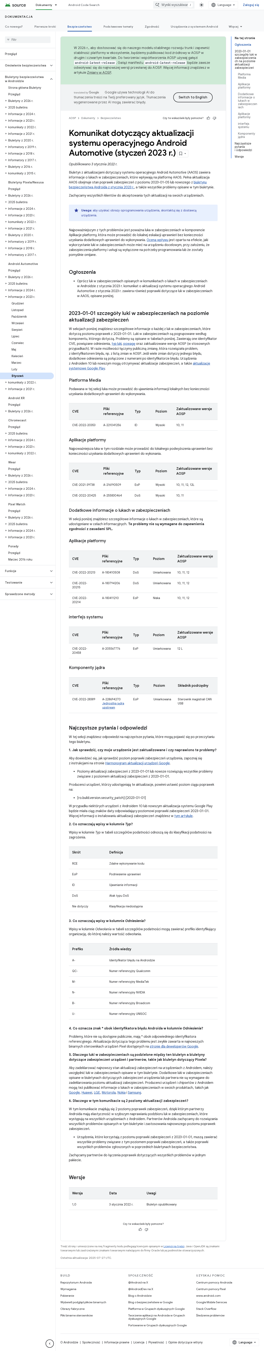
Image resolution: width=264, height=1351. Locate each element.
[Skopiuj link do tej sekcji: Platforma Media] (105, 380)
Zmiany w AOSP (99, 73)
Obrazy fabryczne (72, 1309)
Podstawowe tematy (118, 26)
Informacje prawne (116, 1342)
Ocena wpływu (157, 240)
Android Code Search (83, 5)
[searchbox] (28, 39)
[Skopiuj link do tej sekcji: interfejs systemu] (107, 617)
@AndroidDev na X (140, 1289)
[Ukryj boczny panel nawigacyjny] (50, 1343)
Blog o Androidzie (140, 1295)
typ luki (117, 344)
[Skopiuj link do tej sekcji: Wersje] (89, 1177)
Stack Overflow (206, 1309)
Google (74, 1093)
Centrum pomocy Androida (214, 1282)
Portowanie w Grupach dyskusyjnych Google (157, 1325)
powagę (129, 344)
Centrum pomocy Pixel (211, 1289)
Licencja (138, 1342)
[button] (24, 65)
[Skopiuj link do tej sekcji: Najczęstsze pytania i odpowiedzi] (151, 728)
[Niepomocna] (214, 118)
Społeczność (91, 1342)
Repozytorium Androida (76, 1282)
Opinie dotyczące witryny (185, 1342)
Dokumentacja (19, 17)
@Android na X (138, 1282)
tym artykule (183, 816)
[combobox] (173, 5)
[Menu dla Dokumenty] (57, 5)
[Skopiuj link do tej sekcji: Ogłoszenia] (100, 272)
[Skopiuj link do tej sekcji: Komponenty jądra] (109, 668)
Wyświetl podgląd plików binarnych (83, 1302)
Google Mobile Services (211, 1302)
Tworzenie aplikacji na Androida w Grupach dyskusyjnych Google (156, 1317)
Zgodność (152, 26)
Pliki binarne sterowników (76, 1315)
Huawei (86, 1093)
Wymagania (68, 1289)
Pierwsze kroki (45, 26)
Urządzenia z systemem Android (194, 26)
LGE (97, 1093)
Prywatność (156, 1342)
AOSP (72, 118)
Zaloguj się (251, 5)
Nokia (121, 1093)
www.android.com (208, 1295)
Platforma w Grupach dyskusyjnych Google (156, 1309)
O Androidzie (69, 1342)
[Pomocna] (208, 118)
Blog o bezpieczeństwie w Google (150, 1302)
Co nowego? (14, 26)
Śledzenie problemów (210, 1315)
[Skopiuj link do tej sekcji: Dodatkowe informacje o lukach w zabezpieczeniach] (174, 510)
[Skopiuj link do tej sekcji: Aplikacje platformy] (110, 440)
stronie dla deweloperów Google (174, 1046)
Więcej (234, 26)
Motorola (109, 1093)
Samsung (134, 1093)
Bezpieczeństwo (79, 26)
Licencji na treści (174, 1246)
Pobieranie (67, 1295)
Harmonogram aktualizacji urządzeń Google (137, 763)
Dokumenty (44, 5)
